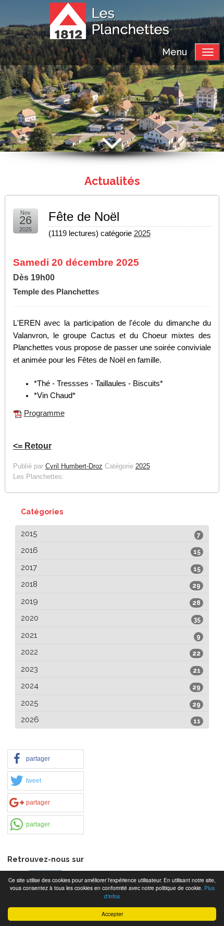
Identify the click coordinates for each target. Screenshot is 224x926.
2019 (29, 601)
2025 (142, 233)
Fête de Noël (83, 216)
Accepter (112, 914)
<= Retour (32, 445)
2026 (30, 719)
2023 (29, 669)
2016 (29, 550)
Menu (174, 51)
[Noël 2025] (17, 413)
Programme (44, 413)
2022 (29, 652)
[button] (45, 759)
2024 (30, 685)
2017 (29, 567)
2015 (29, 533)
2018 (29, 584)
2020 (30, 618)
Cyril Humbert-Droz (74, 466)
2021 (29, 635)
